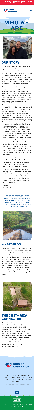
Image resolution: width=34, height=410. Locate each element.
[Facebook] (17, 392)
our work (12, 387)
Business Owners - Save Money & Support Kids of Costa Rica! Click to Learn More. (17, 2)
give (16, 385)
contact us (21, 387)
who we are (9, 385)
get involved (24, 385)
